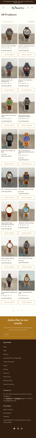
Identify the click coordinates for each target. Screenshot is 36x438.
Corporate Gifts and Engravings (12, 358)
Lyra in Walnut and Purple (25, 258)
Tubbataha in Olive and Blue (26, 223)
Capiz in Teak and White (7, 258)
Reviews (5, 369)
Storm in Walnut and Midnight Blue (7, 80)
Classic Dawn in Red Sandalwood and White (7, 223)
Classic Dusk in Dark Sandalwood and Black (24, 116)
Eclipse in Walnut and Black (8, 46)
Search (5, 365)
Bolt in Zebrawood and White (9, 189)
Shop (4, 350)
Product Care (7, 377)
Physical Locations (8, 384)
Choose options (9, 54)
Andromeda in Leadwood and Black (9, 293)
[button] (3, 7)
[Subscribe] (31, 335)
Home (5, 347)
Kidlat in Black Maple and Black (8, 151)
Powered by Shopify (25, 436)
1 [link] (13, 310)
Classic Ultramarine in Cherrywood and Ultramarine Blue (26, 152)
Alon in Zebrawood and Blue (26, 189)
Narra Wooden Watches (15, 436)
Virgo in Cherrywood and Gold (25, 293)
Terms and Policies (8, 362)
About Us (6, 354)
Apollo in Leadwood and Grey (26, 46)
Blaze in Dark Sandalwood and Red (25, 80)
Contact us (6, 373)
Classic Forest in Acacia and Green (8, 116)
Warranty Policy (7, 380)
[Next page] (22, 310)
